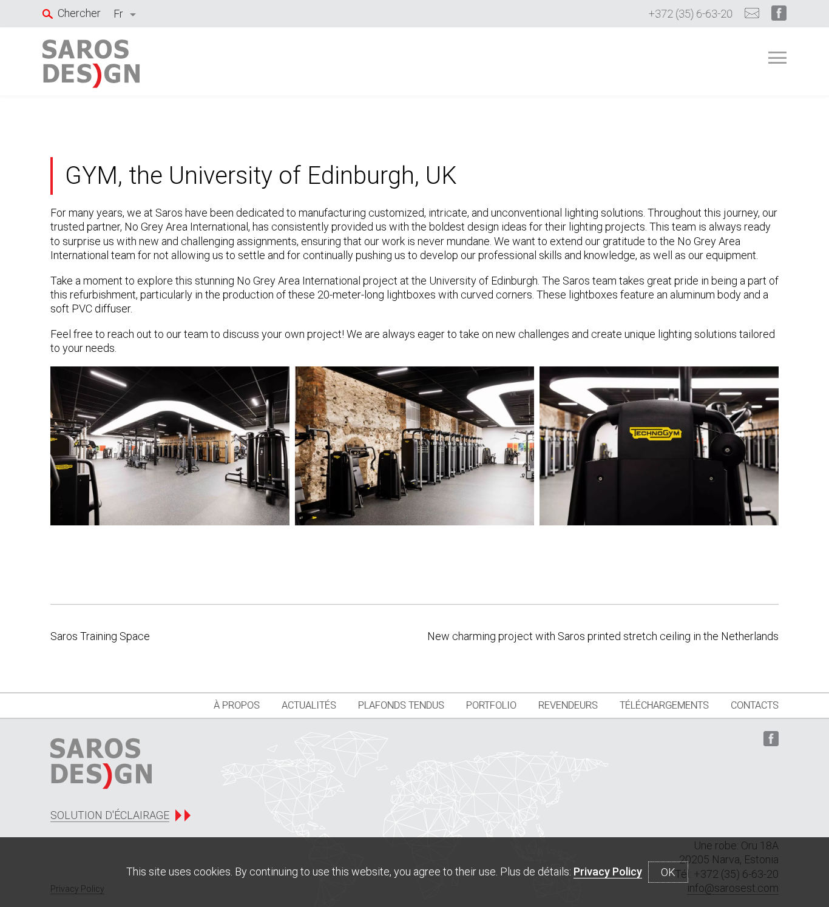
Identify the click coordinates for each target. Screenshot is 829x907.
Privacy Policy (608, 871)
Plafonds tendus (401, 705)
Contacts (755, 705)
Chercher (79, 13)
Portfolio (491, 705)
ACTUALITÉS (309, 705)
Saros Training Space (100, 636)
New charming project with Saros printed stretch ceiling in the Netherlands (603, 636)
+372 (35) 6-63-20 (691, 13)
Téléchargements (664, 705)
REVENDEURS (568, 705)
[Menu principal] (777, 58)
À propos (237, 705)
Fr (118, 13)
